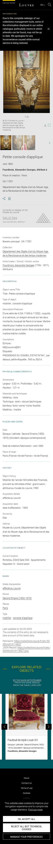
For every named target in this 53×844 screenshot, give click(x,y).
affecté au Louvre (11, 588)
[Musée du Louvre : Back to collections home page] (26, 5)
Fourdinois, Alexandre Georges (19, 169)
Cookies (26, 793)
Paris (5, 608)
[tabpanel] (26, 727)
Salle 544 (10, 217)
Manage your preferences (26, 836)
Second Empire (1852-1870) (17, 598)
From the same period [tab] (27, 683)
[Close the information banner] (48, 29)
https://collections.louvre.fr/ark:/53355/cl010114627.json (26, 649)
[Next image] (48, 142)
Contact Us (26, 783)
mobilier (7, 618)
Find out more (35, 809)
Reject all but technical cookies (26, 828)
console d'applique (22, 618)
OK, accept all (26, 819)
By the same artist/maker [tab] (27, 680)
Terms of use (26, 788)
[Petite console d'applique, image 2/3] (18, 142)
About (26, 778)
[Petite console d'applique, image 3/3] (30, 142)
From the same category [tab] (27, 685)
